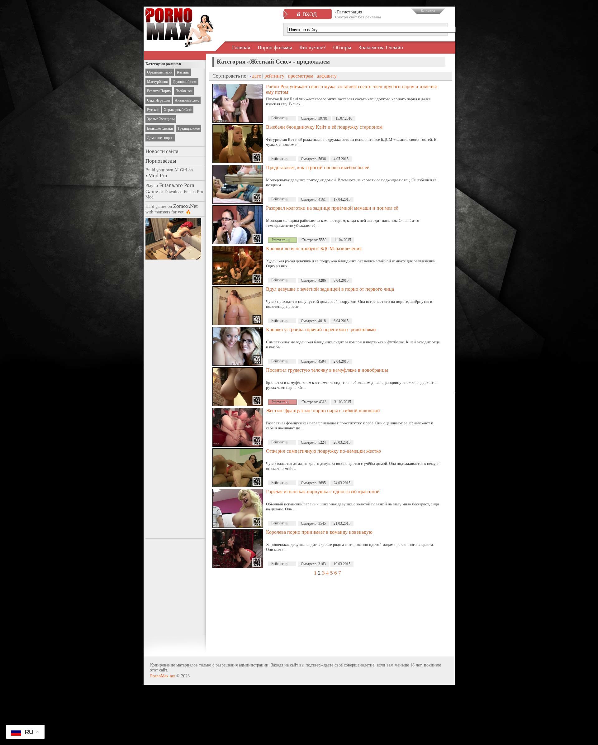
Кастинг (183, 72)
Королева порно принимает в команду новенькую (319, 532)
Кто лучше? (312, 47)
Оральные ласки (159, 72)
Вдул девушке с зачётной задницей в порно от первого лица (330, 289)
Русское (153, 109)
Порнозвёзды (160, 161)
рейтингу (274, 76)
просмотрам (300, 76)
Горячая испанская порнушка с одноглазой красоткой (323, 491)
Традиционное (189, 128)
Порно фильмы (275, 47)
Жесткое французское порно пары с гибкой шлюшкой (323, 410)
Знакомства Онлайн (380, 47)
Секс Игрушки (158, 100)
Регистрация (349, 11)
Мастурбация (157, 81)
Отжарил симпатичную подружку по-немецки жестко (323, 451)
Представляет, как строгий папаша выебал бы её (317, 167)
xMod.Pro (156, 176)
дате (256, 76)
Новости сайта (161, 151)
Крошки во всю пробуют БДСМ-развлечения (314, 248)
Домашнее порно (160, 138)
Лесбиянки (183, 91)
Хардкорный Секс (178, 109)
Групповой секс (185, 81)
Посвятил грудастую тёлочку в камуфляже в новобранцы (327, 370)
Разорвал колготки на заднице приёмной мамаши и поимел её (332, 208)
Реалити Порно (159, 91)
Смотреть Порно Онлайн (179, 41)
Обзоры (342, 47)
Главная (241, 47)
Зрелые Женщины (161, 119)
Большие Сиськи (160, 128)
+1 (288, 240)
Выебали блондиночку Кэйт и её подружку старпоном (324, 127)
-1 (287, 402)
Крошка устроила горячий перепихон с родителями (321, 329)
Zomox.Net (185, 206)
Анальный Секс (187, 100)
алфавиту (327, 76)
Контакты (428, 10)
